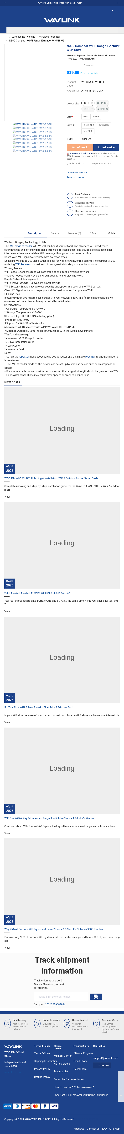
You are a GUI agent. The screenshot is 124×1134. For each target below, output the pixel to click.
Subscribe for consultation (69, 1079)
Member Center (63, 1055)
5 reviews (88, 65)
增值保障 (71, 125)
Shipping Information (45, 1061)
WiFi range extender (21, 246)
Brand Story (80, 1061)
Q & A (93, 233)
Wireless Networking (23, 36)
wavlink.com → (12, 1072)
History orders (62, 1063)
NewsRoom (80, 1069)
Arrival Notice (106, 147)
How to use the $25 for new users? (74, 1087)
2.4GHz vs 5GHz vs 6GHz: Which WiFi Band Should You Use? (37, 593)
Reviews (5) (74, 233)
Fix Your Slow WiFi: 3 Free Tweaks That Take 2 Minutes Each (38, 707)
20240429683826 (55, 1004)
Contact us (93, 1128)
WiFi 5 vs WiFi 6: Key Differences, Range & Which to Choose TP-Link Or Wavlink (49, 818)
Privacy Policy (42, 1069)
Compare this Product (101, 163)
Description (35, 233)
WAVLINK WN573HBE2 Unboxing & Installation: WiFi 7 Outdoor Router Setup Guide (51, 478)
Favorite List (61, 1071)
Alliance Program (83, 1053)
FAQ (104, 1128)
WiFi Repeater (23, 264)
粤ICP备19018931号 (87, 1119)
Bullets (55, 233)
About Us (79, 1128)
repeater (24, 356)
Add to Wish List (76, 163)
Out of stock (80, 147)
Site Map (114, 1128)
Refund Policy (42, 1076)
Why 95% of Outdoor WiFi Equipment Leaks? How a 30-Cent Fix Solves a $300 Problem (53, 929)
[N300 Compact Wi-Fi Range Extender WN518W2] (32, 124)
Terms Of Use (42, 1053)
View (7, 496)
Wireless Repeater (49, 36)
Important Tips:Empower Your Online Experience (81, 1095)
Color (69, 117)
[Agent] (113, 11)
